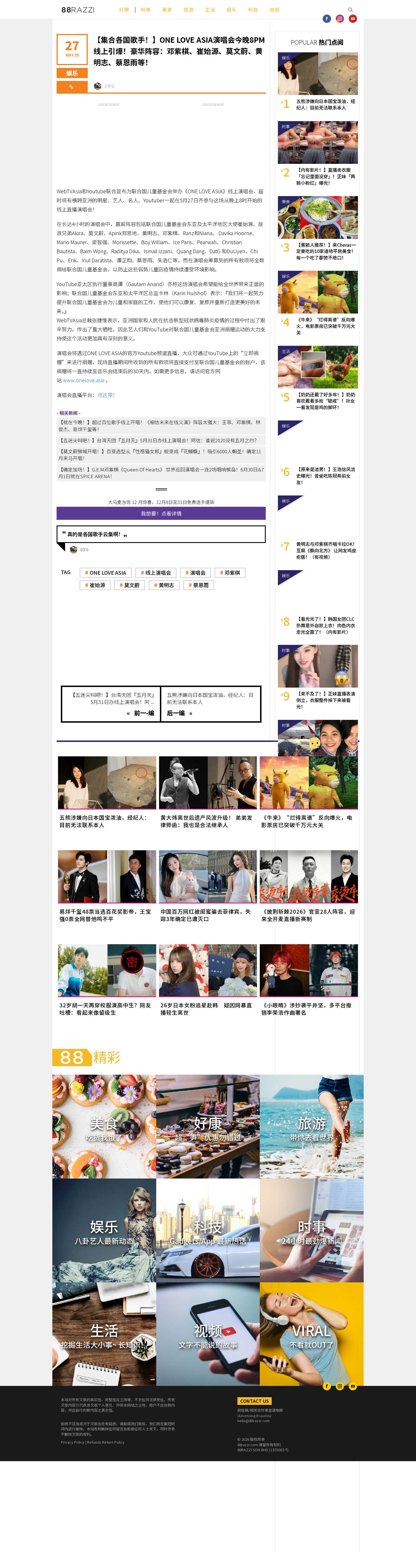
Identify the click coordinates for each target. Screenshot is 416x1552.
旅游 (189, 9)
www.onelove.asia (83, 380)
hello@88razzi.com (253, 1420)
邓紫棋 (232, 572)
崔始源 (97, 585)
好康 (124, 9)
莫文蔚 (132, 585)
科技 (253, 9)
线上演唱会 (158, 572)
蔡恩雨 (201, 585)
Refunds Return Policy (106, 1442)
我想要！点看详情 (161, 513)
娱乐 (232, 9)
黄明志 (166, 585)
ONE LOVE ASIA (108, 572)
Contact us (254, 1401)
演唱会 (197, 572)
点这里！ (107, 394)
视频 (275, 9)
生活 (210, 9)
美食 (167, 9)
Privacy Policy (72, 1442)
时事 (146, 9)
